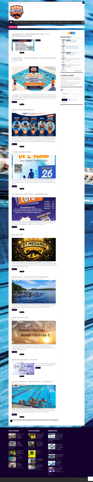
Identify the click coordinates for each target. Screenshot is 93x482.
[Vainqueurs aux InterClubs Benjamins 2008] (12, 452)
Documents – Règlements (58, 22)
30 (30, 421)
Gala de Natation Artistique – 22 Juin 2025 (24, 359)
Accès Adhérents (68, 22)
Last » (36, 421)
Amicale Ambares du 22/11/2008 (19, 464)
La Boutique (48, 22)
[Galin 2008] (12, 459)
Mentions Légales (25, 2)
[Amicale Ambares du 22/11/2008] (12, 465)
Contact (19, 2)
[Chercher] (83, 3)
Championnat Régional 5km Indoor (39, 466)
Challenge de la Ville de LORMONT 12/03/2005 (20, 436)
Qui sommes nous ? (12, 2)
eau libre (20, 278)
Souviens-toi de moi (74, 99)
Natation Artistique (31, 278)
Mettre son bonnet (38, 451)
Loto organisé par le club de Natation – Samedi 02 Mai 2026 (29, 194)
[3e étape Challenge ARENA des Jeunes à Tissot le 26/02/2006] (12, 443)
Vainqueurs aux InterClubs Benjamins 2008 (20, 452)
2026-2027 (14, 111)
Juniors (23, 278)
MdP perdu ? (64, 102)
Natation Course (37, 278)
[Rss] (69, 33)
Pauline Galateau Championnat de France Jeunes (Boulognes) (40, 436)
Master (26, 278)
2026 (13, 196)
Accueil (11, 22)
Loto (17, 196)
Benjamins (16, 278)
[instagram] (74, 33)
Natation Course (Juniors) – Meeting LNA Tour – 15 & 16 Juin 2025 (32, 381)
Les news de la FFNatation (67, 75)
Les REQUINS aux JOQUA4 (39, 459)
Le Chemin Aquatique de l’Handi (21, 152)
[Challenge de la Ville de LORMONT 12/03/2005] (12, 435)
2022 (13, 38)
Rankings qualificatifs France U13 (67, 82)
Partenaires (43, 22)
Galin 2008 (19, 457)
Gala (15, 361)
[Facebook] (71, 33)
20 (27, 421)
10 (24, 421)
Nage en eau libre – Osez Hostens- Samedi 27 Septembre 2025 (30, 277)
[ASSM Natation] (16, 12)
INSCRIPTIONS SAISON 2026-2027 (23, 109)
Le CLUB (16, 22)
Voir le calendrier (77, 71)
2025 (13, 278)
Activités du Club (34, 22)
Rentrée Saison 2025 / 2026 (20, 317)
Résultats (41, 278)
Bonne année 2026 (17, 234)
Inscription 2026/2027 (24, 22)
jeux (15, 196)
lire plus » (38, 40)
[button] (64, 71)
